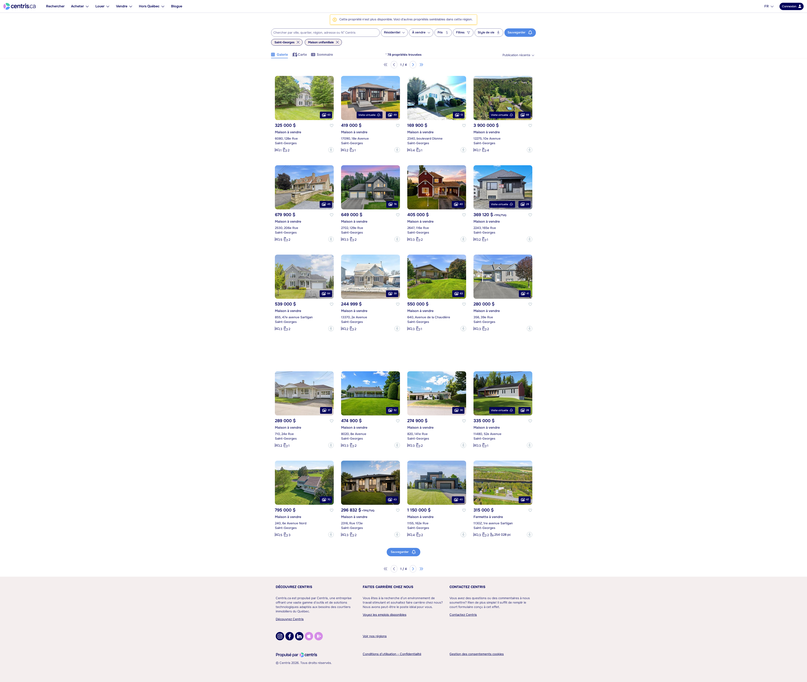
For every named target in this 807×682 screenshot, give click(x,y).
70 (328, 499)
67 (527, 499)
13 (461, 114)
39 (395, 293)
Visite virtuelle (367, 115)
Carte (302, 54)
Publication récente (516, 55)
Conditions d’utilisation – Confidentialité (392, 654)
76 (395, 204)
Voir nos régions (375, 636)
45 (328, 204)
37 (329, 410)
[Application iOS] (309, 636)
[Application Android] (318, 636)
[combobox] (325, 32)
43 (395, 499)
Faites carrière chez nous (388, 587)
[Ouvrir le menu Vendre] (130, 6)
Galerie (282, 54)
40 (461, 204)
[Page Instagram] (280, 636)
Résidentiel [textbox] (392, 32)
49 (395, 114)
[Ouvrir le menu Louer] (107, 6)
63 (328, 114)
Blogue (176, 6)
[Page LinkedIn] (299, 636)
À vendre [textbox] (419, 32)
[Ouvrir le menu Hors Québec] (163, 6)
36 (461, 410)
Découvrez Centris (294, 587)
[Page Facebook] (289, 636)
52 (395, 410)
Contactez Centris (467, 587)
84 (328, 293)
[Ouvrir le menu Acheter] (87, 6)
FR (766, 6)
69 (527, 114)
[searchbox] (322, 32)
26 (527, 410)
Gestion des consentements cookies (477, 654)
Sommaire (325, 54)
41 (527, 293)
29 (527, 204)
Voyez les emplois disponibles (384, 615)
